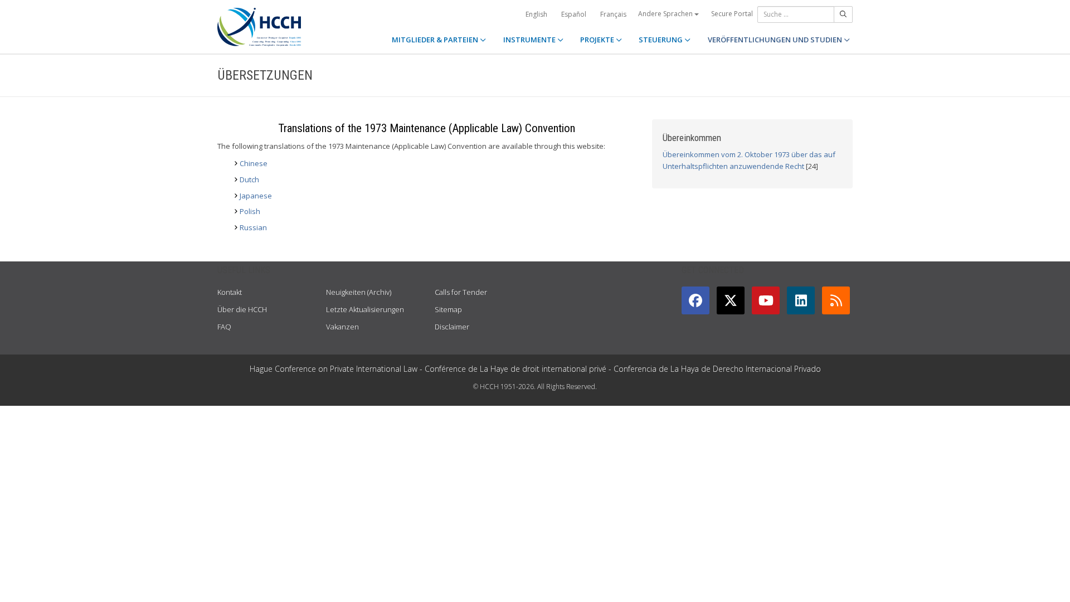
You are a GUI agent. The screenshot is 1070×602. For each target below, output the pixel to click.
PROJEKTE (598, 40)
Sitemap (448, 309)
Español (573, 14)
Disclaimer (452, 327)
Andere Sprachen (666, 13)
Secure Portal (732, 13)
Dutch (249, 179)
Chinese (254, 163)
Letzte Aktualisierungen (365, 309)
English (536, 14)
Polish (250, 211)
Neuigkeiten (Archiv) (358, 292)
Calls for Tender (461, 292)
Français (613, 14)
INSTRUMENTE (530, 40)
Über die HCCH (242, 309)
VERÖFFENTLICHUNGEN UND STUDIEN (776, 40)
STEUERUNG (661, 40)
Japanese (256, 196)
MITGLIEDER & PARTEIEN (436, 40)
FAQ (224, 327)
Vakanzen (342, 327)
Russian (253, 227)
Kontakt (229, 292)
